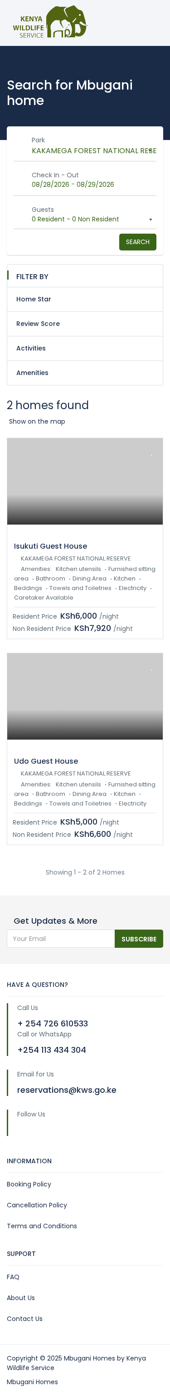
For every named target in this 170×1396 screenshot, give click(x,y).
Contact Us (25, 1318)
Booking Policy (29, 1184)
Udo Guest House (46, 761)
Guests (43, 209)
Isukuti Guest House (50, 546)
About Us (21, 1297)
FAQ (13, 1276)
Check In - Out (55, 175)
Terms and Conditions (42, 1226)
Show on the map (37, 421)
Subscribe (138, 939)
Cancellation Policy (37, 1205)
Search (138, 241)
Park (38, 140)
